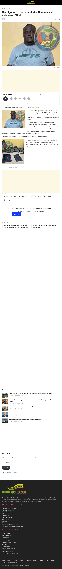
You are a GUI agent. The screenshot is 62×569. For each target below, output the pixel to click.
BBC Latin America (7, 535)
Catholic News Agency (7, 551)
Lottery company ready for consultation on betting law (22, 406)
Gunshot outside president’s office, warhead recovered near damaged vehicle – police (30, 393)
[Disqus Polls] (31, 253)
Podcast (4, 562)
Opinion (52, 560)
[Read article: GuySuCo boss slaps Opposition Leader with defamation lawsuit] (5, 420)
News (41, 19)
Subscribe (16, 214)
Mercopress (5, 539)
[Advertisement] (31, 81)
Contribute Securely (12, 562)
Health (34, 560)
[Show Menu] (2, 2)
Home (3, 8)
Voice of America (6, 546)
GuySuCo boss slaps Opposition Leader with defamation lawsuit (25, 419)
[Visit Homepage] (31, 2)
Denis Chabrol (11, 19)
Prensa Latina (5, 537)
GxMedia (21, 565)
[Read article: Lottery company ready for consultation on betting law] (5, 408)
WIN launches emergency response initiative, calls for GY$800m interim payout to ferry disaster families (33, 400)
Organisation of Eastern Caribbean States (12, 526)
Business (8, 8)
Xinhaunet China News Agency (10, 553)
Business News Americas (8, 548)
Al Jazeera (4, 544)
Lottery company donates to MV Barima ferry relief (21, 413)
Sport (47, 560)
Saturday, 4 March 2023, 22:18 (25, 19)
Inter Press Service (7, 541)
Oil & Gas (14, 560)
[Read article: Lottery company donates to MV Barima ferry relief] (5, 414)
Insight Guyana (6, 533)
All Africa (4, 550)
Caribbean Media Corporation (9, 542)
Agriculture (28, 560)
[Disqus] (31, 296)
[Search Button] (59, 2)
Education (41, 560)
